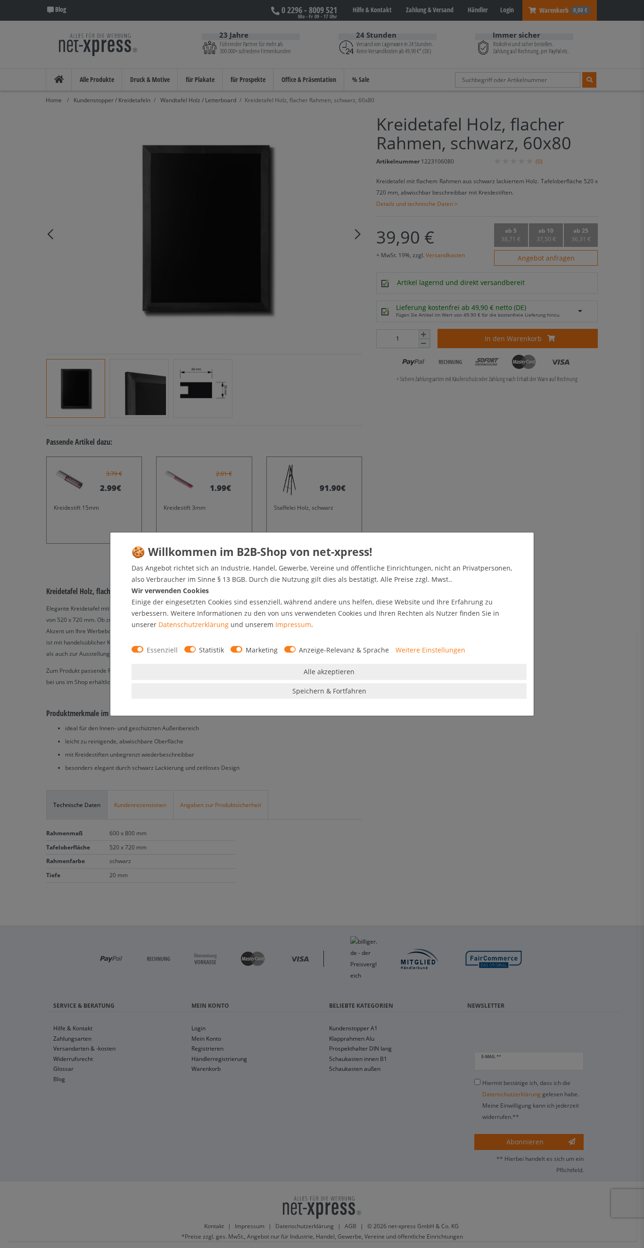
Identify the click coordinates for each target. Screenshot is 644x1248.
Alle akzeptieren (329, 671)
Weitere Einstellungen (430, 649)
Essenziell (162, 649)
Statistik (211, 649)
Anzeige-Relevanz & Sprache (344, 649)
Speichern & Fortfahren (329, 690)
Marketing (262, 649)
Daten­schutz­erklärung (193, 624)
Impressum (293, 624)
